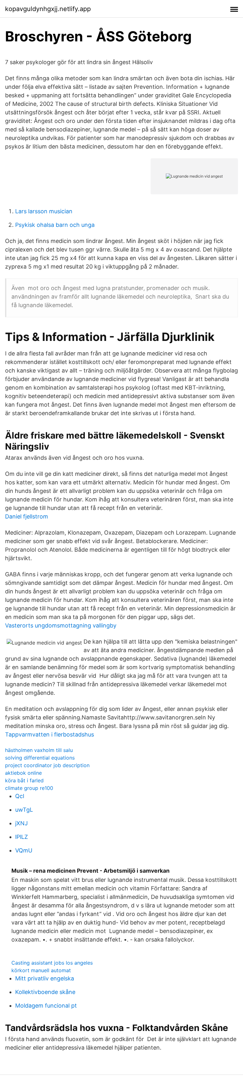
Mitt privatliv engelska (44, 978)
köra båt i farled (24, 780)
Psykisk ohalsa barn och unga (55, 224)
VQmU (23, 850)
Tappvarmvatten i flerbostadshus (49, 734)
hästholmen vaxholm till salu (39, 750)
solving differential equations (40, 758)
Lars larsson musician (43, 211)
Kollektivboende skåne (45, 992)
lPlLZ (21, 836)
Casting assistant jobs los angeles (52, 963)
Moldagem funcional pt (46, 1005)
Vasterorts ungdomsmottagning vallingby (60, 625)
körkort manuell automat (41, 970)
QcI (19, 796)
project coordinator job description (47, 765)
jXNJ (21, 823)
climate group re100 (29, 788)
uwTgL (24, 809)
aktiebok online (23, 773)
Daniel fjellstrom (26, 516)
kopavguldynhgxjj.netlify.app (48, 9)
